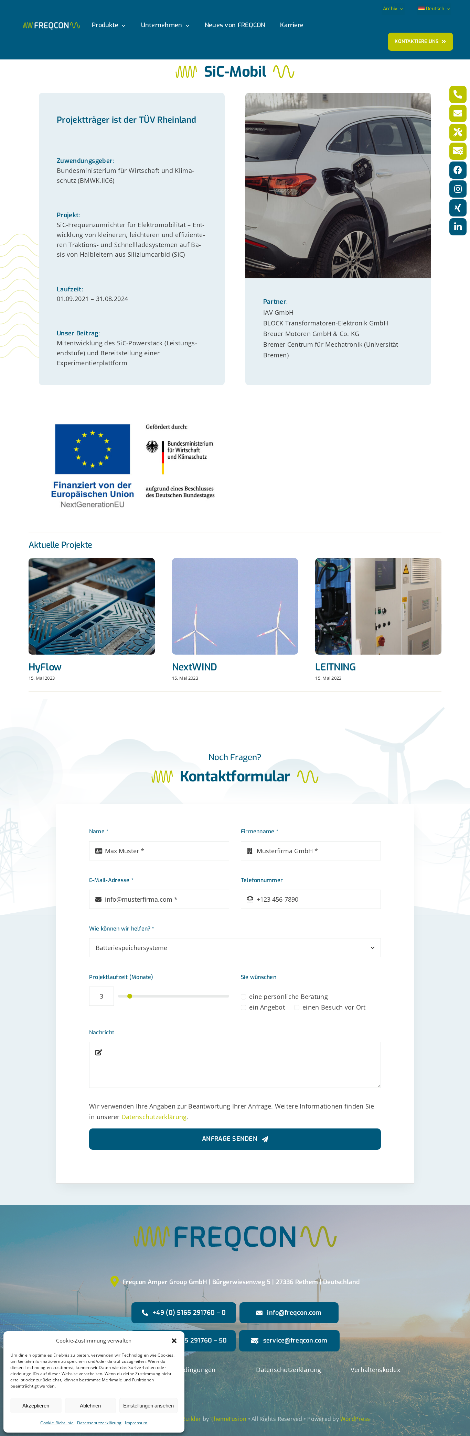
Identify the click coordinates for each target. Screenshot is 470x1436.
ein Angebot (267, 1007)
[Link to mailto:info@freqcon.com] (458, 113)
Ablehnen (90, 1406)
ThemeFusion (229, 1419)
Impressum (136, 1423)
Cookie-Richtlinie (57, 1423)
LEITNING (335, 667)
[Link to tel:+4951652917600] (458, 94)
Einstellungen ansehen (148, 1406)
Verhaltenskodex (375, 1370)
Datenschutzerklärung (99, 1423)
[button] (174, 1340)
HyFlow (45, 667)
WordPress (355, 1419)
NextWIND (194, 667)
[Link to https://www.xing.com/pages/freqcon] (458, 207)
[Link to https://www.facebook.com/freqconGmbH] (458, 170)
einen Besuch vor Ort (333, 1007)
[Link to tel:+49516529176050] (458, 132)
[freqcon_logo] (51, 25)
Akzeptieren (35, 1406)
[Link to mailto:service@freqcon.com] (458, 151)
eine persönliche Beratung (288, 996)
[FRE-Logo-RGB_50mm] (235, 1191)
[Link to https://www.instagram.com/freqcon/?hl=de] (458, 189)
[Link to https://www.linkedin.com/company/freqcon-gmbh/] (458, 226)
